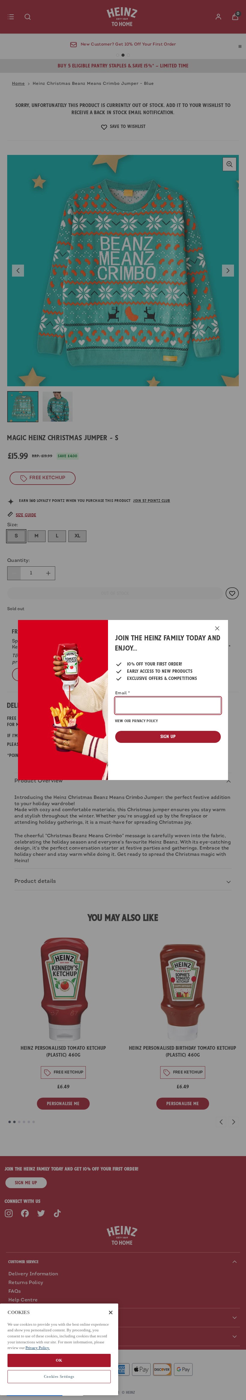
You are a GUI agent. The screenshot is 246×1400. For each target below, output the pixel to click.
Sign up (168, 736)
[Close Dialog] (217, 628)
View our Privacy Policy (136, 721)
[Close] (110, 1312)
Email (122, 693)
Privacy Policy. (38, 1347)
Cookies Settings (59, 1376)
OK (59, 1360)
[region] (59, 1349)
